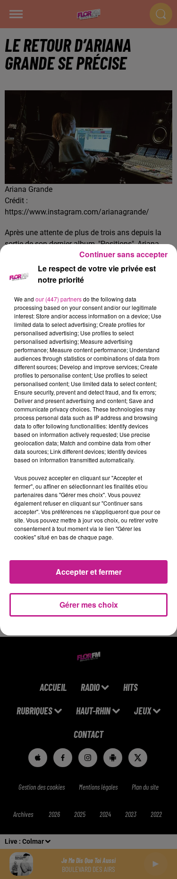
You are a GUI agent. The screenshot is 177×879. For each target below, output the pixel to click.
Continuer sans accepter (123, 254)
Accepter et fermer (89, 571)
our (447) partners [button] (58, 299)
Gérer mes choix (88, 604)
